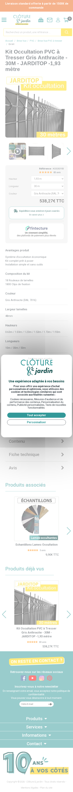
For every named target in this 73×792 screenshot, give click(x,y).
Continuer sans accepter (40, 358)
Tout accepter (36, 415)
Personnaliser (36, 422)
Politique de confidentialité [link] (36, 429)
